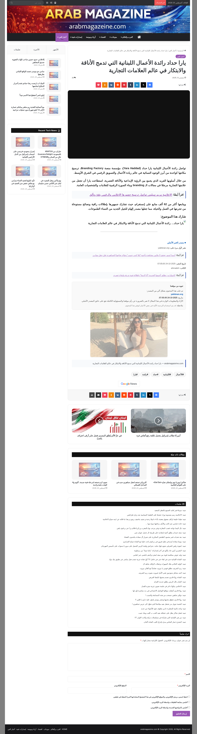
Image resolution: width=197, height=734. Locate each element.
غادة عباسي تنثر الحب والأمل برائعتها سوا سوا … (164, 524)
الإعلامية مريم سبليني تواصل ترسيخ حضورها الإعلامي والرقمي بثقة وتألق (131, 194)
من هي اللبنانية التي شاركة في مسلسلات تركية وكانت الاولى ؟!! (158, 617)
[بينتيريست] (124, 85)
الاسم (187, 674)
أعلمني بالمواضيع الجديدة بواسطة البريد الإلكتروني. (169, 707)
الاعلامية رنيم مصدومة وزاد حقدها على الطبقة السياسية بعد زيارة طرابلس (154, 515)
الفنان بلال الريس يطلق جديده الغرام (168, 582)
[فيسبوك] (150, 85)
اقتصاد (103, 37)
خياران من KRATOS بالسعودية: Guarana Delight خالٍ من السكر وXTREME (49, 154)
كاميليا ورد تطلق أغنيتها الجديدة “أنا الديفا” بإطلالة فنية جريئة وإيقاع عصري (144, 275)
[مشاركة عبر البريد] (98, 395)
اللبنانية (166, 374)
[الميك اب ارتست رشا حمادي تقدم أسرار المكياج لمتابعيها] (53, 87)
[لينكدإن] (137, 85)
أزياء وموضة (91, 37)
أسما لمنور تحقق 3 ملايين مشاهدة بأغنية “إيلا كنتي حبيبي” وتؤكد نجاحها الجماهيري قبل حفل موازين (134, 255)
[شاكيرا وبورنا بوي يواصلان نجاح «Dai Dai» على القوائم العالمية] (168, 470)
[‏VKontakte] (111, 85)
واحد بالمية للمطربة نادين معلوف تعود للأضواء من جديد (161, 608)
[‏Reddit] (117, 85)
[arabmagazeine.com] (98, 19)
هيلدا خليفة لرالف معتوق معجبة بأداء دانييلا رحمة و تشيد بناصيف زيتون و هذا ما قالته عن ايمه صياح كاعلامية (142, 519)
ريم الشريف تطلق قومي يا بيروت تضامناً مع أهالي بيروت (161, 568)
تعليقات (17, 49)
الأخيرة (36, 49)
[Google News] (129, 384)
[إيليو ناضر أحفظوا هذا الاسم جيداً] (53, 99)
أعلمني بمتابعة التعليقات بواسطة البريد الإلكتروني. (169, 702)
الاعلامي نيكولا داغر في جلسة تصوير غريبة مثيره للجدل (161, 586)
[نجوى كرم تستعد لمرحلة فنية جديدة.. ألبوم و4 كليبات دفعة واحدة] (89, 470)
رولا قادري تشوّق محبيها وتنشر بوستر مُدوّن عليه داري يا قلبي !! (158, 600)
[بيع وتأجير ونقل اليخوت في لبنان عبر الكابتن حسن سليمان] (49, 171)
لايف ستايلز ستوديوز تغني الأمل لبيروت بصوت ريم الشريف (160, 573)
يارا (134, 374)
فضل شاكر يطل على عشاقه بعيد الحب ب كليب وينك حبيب (160, 613)
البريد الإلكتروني (183, 685)
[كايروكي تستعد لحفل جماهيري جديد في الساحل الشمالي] (129, 470)
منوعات (114, 37)
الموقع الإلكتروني (120, 685)
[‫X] (143, 85)
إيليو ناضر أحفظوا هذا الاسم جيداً (32, 95)
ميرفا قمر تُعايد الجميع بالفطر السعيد (168, 510)
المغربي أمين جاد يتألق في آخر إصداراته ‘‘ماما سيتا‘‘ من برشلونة (158, 550)
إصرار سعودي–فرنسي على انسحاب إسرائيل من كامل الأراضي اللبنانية (24, 154)
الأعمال (179, 374)
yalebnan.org (177, 294)
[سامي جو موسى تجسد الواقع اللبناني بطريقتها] (53, 75)
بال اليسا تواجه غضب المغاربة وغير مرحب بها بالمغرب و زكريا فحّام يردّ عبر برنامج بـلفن (149, 528)
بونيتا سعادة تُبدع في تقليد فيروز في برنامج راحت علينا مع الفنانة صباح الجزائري (152, 542)
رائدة (144, 374)
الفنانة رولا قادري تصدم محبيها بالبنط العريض (165, 577)
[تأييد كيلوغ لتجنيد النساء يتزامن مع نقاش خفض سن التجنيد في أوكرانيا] (23, 171)
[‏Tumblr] (130, 85)
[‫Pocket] (98, 85)
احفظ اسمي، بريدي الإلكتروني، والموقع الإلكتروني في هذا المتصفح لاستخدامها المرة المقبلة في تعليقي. (150, 697)
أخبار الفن (62, 37)
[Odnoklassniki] (104, 85)
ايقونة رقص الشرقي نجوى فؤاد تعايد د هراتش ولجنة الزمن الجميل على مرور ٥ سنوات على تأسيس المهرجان (141, 546)
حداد (155, 374)
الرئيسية (181, 50)
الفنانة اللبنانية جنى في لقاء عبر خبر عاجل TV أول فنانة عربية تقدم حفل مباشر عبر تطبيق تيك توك (145, 559)
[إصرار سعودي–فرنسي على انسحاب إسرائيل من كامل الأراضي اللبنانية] (23, 142)
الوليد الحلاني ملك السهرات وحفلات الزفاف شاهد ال (162, 564)
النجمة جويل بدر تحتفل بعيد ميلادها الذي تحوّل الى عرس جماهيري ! (157, 604)
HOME (64, 729)
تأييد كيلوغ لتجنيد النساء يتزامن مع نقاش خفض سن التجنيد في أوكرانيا (23, 183)
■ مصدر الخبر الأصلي (176, 243)
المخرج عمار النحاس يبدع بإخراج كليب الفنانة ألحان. (162, 622)
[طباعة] (92, 395)
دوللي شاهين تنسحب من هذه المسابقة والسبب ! (163, 595)
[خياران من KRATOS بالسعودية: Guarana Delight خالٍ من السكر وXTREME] (49, 142)
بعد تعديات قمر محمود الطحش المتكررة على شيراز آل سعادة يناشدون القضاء (153, 537)
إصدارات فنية (77, 37)
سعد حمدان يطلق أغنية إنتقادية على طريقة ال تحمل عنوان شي (158, 533)
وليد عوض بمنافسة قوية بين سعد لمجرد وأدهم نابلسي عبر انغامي (157, 555)
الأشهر (55, 49)
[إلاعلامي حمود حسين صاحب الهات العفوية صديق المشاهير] (53, 63)
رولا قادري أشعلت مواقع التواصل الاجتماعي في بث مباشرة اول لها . (157, 591)
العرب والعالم (127, 37)
